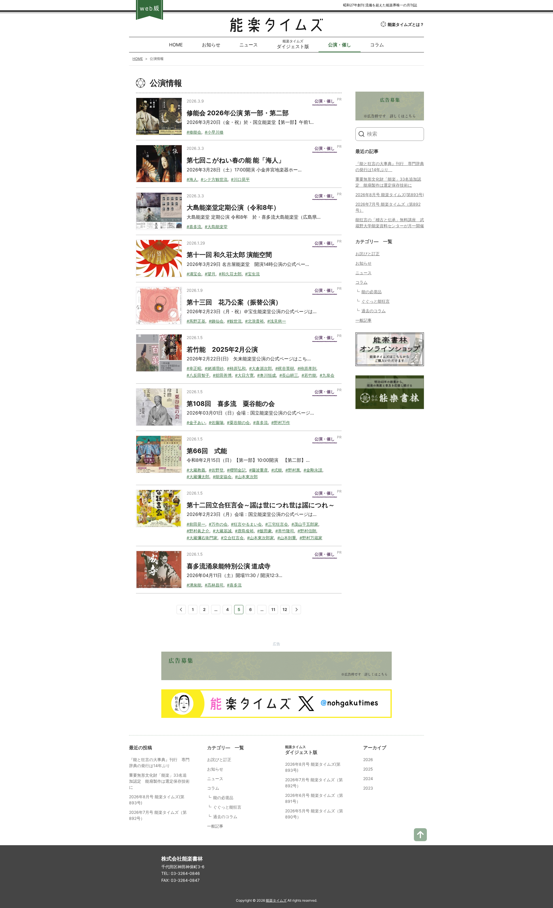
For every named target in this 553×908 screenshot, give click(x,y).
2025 (368, 769)
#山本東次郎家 (260, 537)
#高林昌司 (214, 584)
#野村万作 (280, 422)
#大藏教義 (196, 470)
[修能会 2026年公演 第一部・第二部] (159, 116)
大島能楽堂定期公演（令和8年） (233, 207)
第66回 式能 (207, 451)
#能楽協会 (222, 476)
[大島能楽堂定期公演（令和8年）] (159, 211)
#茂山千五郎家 (304, 524)
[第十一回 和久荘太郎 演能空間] (159, 258)
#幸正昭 (194, 368)
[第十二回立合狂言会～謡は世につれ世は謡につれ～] (159, 508)
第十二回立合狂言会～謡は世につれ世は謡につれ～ (261, 505)
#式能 (276, 470)
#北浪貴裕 (254, 321)
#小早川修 (214, 132)
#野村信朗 (307, 530)
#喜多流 (194, 226)
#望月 (210, 273)
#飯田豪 (264, 530)
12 (285, 609)
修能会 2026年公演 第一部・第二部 (238, 113)
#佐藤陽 (216, 422)
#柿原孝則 (307, 368)
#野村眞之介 (198, 530)
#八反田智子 (198, 375)
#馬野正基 (196, 321)
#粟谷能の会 (238, 422)
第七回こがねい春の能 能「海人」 (236, 160)
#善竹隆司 (284, 530)
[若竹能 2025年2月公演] (159, 352)
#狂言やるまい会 (246, 524)
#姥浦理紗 (214, 368)
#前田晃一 (196, 524)
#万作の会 (218, 524)
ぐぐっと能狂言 (375, 301)
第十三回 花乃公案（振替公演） (234, 302)
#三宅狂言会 (276, 524)
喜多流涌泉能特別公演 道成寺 (228, 566)
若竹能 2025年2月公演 (222, 349)
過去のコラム (373, 310)
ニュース (363, 272)
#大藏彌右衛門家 (202, 537)
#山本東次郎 (246, 476)
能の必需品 (371, 291)
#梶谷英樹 (284, 368)
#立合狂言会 (232, 537)
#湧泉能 (194, 584)
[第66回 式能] (159, 454)
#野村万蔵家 (311, 537)
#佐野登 (216, 470)
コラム (361, 282)
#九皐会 (327, 375)
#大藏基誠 (222, 530)
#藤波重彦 (258, 470)
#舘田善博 (222, 375)
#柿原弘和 (236, 368)
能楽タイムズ (276, 900)
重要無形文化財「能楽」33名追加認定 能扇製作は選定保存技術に (159, 781)
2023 (368, 788)
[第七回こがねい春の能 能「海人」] (159, 163)
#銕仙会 (216, 321)
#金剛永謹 (313, 470)
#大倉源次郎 (260, 368)
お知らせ (363, 263)
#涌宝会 (194, 273)
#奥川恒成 (266, 375)
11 (273, 609)
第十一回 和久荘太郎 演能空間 (229, 254)
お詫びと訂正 (367, 253)
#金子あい (196, 422)
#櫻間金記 (236, 470)
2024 (368, 778)
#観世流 (234, 321)
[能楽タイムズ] (276, 28)
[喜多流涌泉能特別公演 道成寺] (159, 569)
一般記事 (363, 320)
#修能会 (194, 132)
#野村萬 (292, 470)
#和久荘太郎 (230, 273)
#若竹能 (309, 375)
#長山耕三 (288, 375)
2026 (368, 759)
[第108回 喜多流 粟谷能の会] (159, 407)
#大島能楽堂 (216, 226)
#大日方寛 (244, 375)
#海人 (192, 179)
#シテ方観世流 (214, 179)
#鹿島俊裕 (244, 530)
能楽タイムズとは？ (406, 24)
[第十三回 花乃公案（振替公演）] (159, 305)
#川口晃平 (240, 179)
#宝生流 (252, 273)
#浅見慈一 (276, 321)
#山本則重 (286, 537)
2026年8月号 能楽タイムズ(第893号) (389, 194)
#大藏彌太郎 (198, 476)
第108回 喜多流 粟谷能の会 (231, 403)
